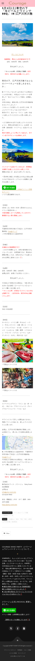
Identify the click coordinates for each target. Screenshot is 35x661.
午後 (25, 519)
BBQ (17, 519)
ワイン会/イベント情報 (21, 512)
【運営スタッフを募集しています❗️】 (17, 620)
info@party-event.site (9, 492)
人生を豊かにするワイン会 (17, 656)
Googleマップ (12, 231)
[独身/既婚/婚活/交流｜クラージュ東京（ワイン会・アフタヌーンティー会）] (17, 3)
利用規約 (20, 650)
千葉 (21, 519)
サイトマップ (21, 653)
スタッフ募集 (27, 650)
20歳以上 (12, 519)
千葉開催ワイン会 (8, 515)
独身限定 (14, 521)
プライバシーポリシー (10, 650)
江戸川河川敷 (7, 521)
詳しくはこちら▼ (18, 54)
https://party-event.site (9, 504)
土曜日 (30, 519)
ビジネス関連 (13, 653)
